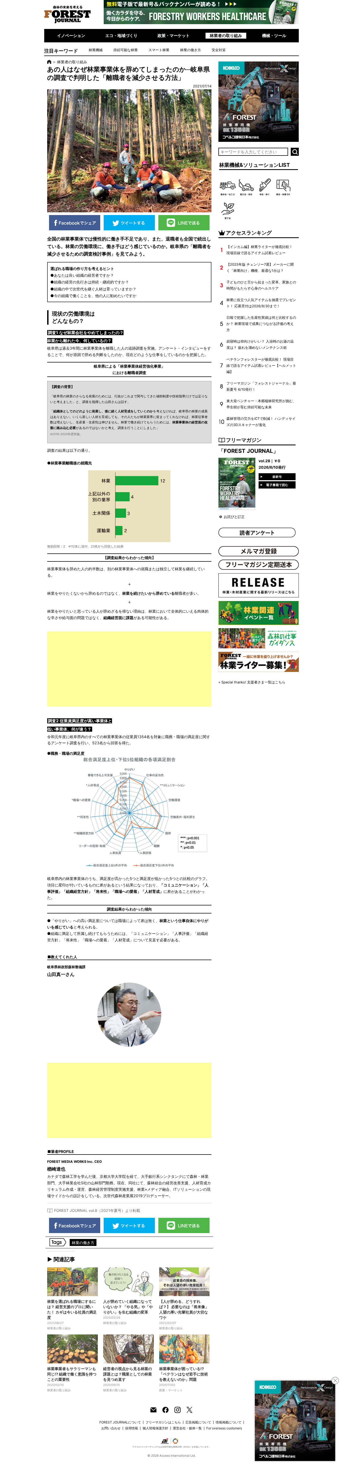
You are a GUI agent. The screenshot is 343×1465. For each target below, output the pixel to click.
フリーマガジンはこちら (163, 1422)
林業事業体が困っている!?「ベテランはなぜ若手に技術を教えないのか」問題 (183, 1374)
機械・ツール (274, 35)
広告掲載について (198, 1422)
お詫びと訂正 (234, 517)
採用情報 (131, 1428)
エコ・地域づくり (121, 35)
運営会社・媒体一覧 (187, 1428)
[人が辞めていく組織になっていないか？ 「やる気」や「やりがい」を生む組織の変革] (128, 1281)
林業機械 (96, 50)
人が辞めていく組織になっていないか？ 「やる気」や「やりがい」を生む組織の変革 (128, 1306)
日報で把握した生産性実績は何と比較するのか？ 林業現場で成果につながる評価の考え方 (261, 324)
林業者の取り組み (226, 35)
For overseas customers (224, 1428)
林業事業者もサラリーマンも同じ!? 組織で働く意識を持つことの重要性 (71, 1374)
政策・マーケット (174, 35)
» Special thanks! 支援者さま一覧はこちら (251, 682)
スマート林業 (158, 50)
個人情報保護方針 (155, 1428)
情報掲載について (228, 1422)
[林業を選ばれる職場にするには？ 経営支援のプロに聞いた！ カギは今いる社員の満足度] (72, 1281)
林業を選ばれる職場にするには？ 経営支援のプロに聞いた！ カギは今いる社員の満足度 (72, 1309)
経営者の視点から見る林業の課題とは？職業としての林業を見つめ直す (127, 1374)
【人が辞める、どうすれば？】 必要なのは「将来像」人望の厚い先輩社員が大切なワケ (184, 1309)
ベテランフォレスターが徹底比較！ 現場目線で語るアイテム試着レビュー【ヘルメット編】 (261, 365)
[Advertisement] (129, 668)
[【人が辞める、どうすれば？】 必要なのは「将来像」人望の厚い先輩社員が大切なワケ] (184, 1281)
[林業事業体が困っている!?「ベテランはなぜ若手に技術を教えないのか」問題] (184, 1348)
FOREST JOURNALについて (120, 1422)
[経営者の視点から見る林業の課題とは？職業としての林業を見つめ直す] (128, 1348)
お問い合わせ (111, 1428)
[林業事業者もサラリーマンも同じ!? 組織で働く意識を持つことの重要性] (72, 1348)
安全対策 (219, 50)
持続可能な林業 (125, 50)
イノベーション (71, 35)
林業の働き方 (190, 50)
